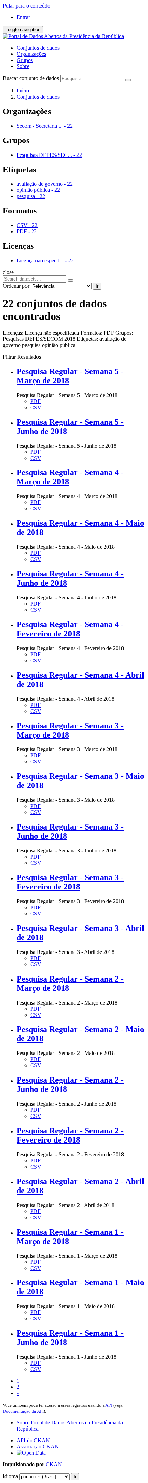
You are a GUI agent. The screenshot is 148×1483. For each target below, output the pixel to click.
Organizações (31, 54)
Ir (97, 286)
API (108, 1405)
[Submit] (128, 80)
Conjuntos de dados (38, 48)
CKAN (54, 1464)
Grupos (25, 60)
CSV (35, 407)
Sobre (23, 66)
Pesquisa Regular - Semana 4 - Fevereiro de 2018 (70, 629)
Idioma (10, 1476)
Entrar (23, 17)
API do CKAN (33, 1440)
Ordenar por (16, 286)
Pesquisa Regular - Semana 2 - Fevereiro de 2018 (70, 1135)
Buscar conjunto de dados (31, 78)
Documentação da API (23, 1411)
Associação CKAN (38, 1446)
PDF (35, 401)
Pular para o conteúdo (26, 6)
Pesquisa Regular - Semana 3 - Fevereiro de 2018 (70, 882)
